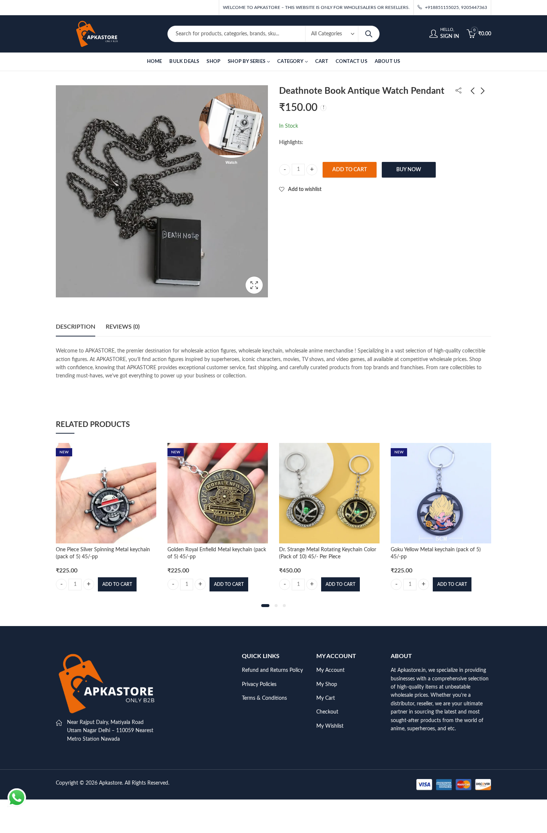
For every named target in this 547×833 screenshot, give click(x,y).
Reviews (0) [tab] (123, 327)
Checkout (327, 712)
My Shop (326, 684)
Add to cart (349, 169)
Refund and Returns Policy (272, 670)
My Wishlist (329, 726)
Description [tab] (75, 327)
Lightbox (254, 285)
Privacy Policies (259, 684)
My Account (330, 670)
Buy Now (408, 169)
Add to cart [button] (117, 584)
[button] (265, 605)
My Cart (325, 698)
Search (369, 34)
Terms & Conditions (264, 698)
